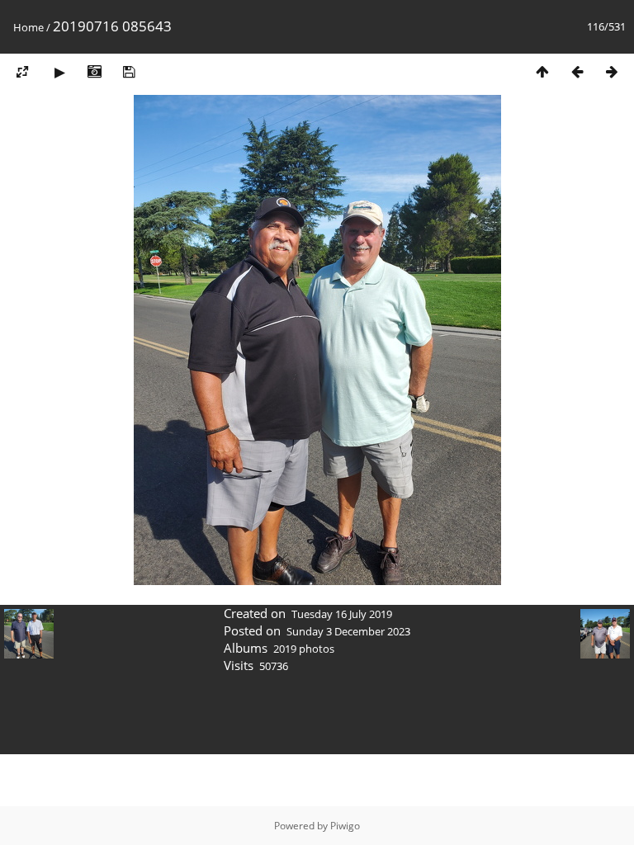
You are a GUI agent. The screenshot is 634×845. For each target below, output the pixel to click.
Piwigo (345, 826)
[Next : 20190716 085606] (611, 71)
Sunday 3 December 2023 (348, 631)
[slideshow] (59, 71)
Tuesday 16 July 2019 (341, 614)
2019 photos (303, 648)
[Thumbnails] (542, 71)
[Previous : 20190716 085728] (577, 71)
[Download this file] (128, 71)
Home (28, 27)
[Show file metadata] (94, 71)
